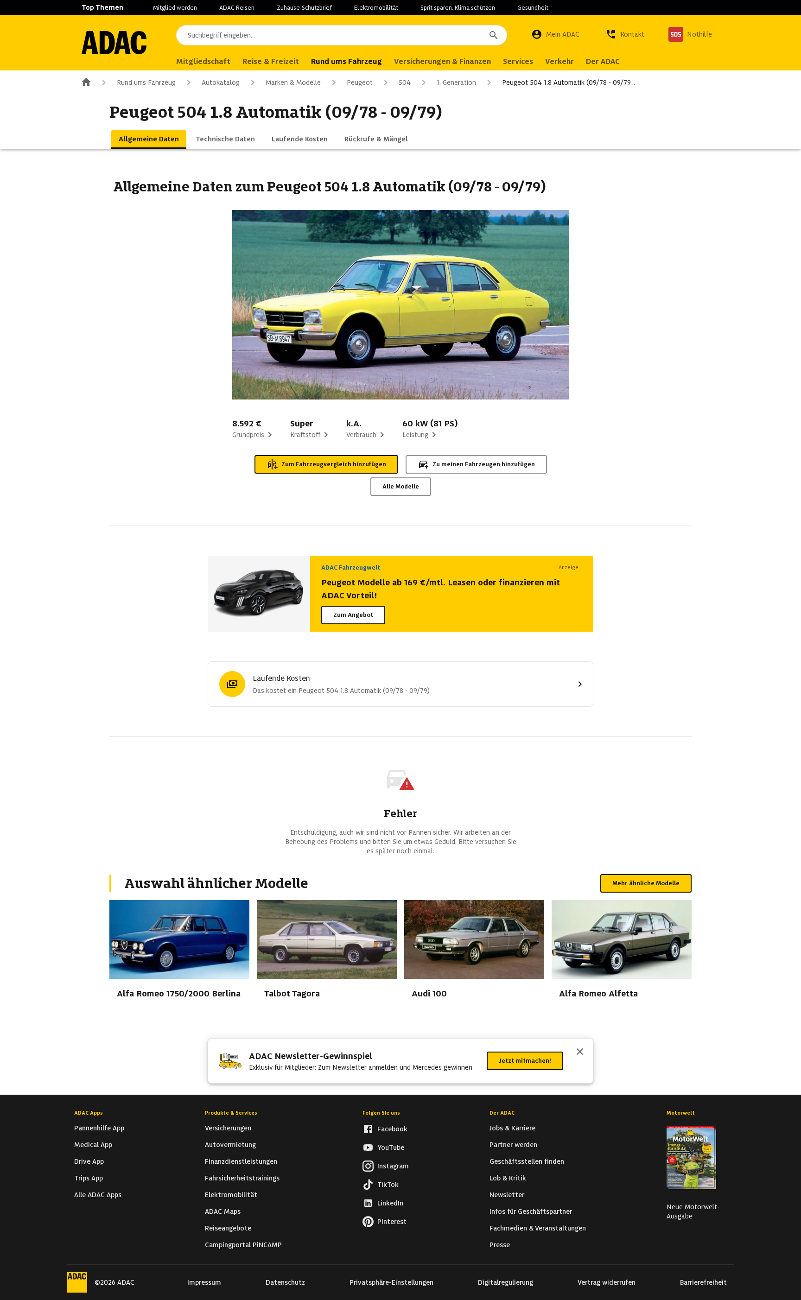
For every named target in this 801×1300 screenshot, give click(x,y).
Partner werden (513, 1145)
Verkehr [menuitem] (559, 61)
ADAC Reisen (236, 8)
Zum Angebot (353, 615)
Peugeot (360, 82)
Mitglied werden (175, 8)
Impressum (204, 1282)
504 (405, 82)
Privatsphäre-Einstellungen (391, 1282)
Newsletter (507, 1195)
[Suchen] (493, 35)
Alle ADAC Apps (97, 1195)
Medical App (93, 1145)
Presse (500, 1245)
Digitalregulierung (505, 1282)
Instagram (393, 1166)
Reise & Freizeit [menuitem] (270, 61)
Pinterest (392, 1222)
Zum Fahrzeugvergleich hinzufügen (333, 464)
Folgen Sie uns (381, 1113)
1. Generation (456, 82)
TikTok (388, 1184)
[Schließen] (579, 1052)
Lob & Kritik (508, 1178)
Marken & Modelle (293, 82)
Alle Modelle (400, 486)
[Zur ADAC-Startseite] (114, 42)
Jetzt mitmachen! (525, 1061)
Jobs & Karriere (512, 1128)
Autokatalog (221, 82)
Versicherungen (228, 1128)
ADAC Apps (88, 1113)
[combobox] (341, 35)
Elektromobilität (376, 8)
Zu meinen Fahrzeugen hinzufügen (483, 464)
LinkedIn (390, 1203)
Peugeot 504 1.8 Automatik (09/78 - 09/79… (569, 82)
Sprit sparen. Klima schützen (457, 8)
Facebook (392, 1129)
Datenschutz (285, 1282)
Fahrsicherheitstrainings (242, 1178)
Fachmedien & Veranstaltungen (538, 1228)
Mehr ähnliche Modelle (646, 883)
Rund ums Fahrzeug (146, 82)
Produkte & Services (231, 1113)
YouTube (390, 1147)
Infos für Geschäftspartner (531, 1211)
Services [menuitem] (518, 61)
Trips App (88, 1178)
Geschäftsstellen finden (527, 1161)
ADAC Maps (223, 1211)
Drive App (89, 1161)
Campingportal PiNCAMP (243, 1245)
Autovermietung (230, 1145)
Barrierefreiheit (703, 1282)
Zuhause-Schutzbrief (304, 8)
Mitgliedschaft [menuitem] (203, 61)
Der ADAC (502, 1113)
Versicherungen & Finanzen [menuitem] (442, 61)
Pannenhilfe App (99, 1128)
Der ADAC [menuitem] (603, 61)
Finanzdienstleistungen (241, 1161)
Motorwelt (681, 1113)
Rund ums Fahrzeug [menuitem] (346, 61)
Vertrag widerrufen (607, 1282)
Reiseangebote (228, 1228)
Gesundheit (532, 8)
